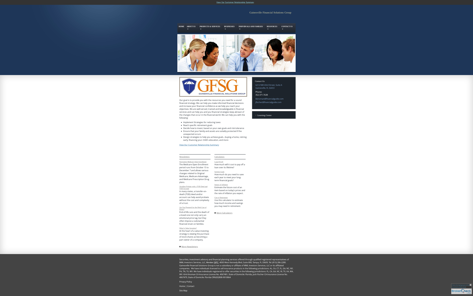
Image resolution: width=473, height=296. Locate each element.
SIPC (216, 262)
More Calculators (224, 213)
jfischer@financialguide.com (268, 102)
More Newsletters (189, 246)
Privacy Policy (185, 281)
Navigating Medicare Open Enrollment (192, 162)
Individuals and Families (251, 26)
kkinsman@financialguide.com (269, 98)
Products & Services (210, 26)
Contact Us (287, 26)
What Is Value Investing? (188, 228)
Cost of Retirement (221, 198)
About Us (191, 26)
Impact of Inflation (221, 185)
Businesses (229, 26)
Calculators (219, 157)
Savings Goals (219, 172)
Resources (272, 26)
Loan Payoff (218, 162)
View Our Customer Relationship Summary (235, 2)
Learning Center (264, 115)
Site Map (183, 290)
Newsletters (184, 157)
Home (181, 26)
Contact (190, 286)
